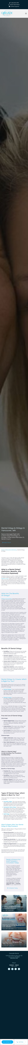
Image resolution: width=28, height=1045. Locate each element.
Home (2, 550)
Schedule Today (13, 888)
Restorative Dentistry (11, 550)
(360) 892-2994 (14, 958)
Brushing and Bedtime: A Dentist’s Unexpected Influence (12, 907)
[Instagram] (16, 969)
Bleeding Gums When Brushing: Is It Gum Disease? (13, 925)
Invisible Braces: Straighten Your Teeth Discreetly (12, 943)
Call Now (21, 1042)
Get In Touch (7, 542)
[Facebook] (9, 969)
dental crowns (4, 578)
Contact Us (8, 1042)
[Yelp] (19, 969)
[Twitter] (12, 969)
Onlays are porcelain (6, 598)
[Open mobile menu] (26, 13)
